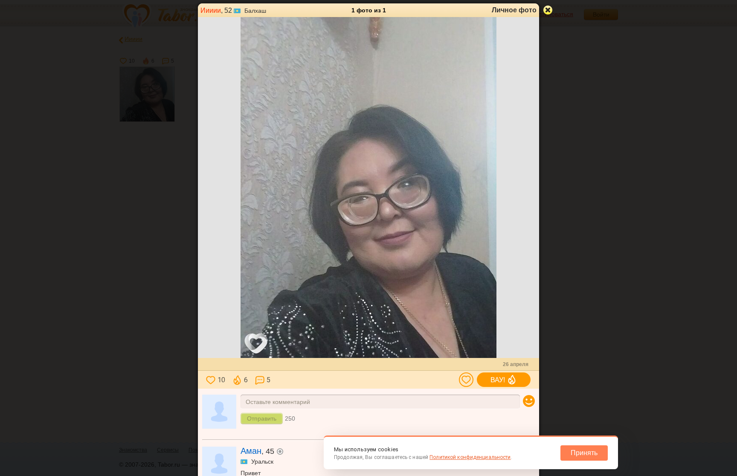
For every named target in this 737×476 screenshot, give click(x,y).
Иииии (210, 10)
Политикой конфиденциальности (470, 457)
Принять (584, 452)
